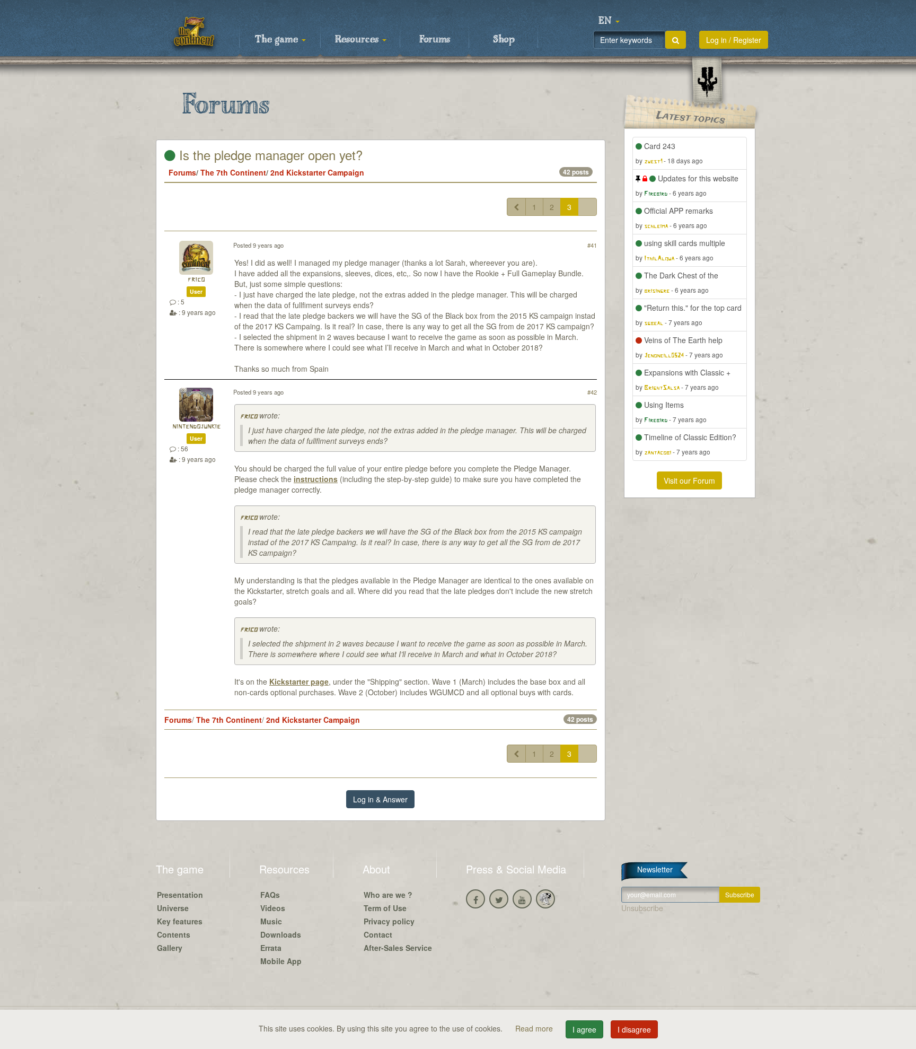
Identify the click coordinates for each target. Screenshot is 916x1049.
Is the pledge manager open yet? (269, 154)
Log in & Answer (380, 799)
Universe (173, 908)
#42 (592, 392)
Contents (173, 934)
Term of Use (385, 908)
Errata (270, 947)
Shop (504, 40)
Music (271, 921)
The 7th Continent (233, 172)
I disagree (634, 1029)
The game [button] (278, 40)
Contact (378, 934)
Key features (179, 921)
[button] (609, 21)
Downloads (280, 934)
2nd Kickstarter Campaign (317, 172)
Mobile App (281, 961)
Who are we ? (388, 894)
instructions (316, 479)
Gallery (169, 947)
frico (196, 280)
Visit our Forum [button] (689, 480)
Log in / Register (733, 39)
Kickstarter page (299, 681)
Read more (535, 1028)
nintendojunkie (196, 427)
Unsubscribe (642, 908)
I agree (584, 1029)
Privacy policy (389, 921)
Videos (272, 908)
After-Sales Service (398, 947)
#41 (592, 245)
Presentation (180, 894)
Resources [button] (358, 40)
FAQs (270, 894)
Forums (434, 40)
